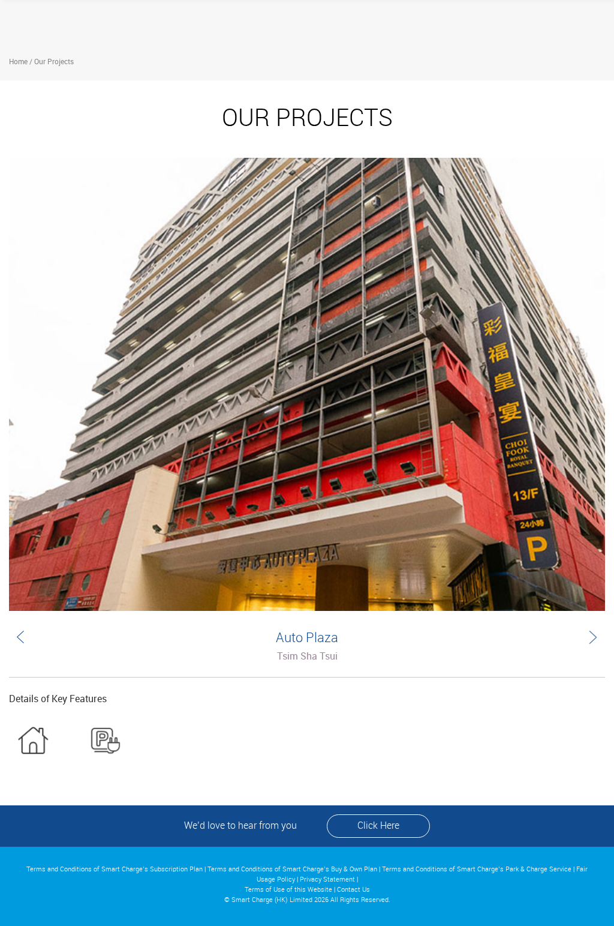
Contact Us (353, 890)
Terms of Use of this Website (288, 890)
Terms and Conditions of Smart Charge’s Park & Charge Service (476, 869)
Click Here (378, 826)
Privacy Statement (327, 879)
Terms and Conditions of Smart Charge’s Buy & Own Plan (292, 869)
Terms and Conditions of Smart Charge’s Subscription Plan (114, 869)
